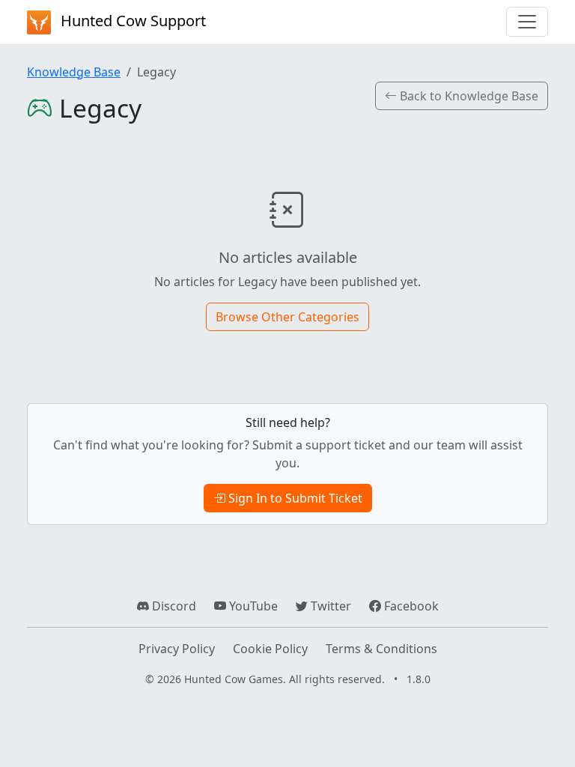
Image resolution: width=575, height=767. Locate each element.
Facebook (410, 606)
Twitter (329, 606)
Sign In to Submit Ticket (293, 498)
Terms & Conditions (381, 648)
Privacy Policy (177, 648)
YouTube (252, 606)
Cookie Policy (270, 648)
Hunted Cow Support (131, 20)
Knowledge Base (74, 72)
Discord (172, 606)
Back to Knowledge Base (467, 96)
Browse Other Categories (287, 317)
